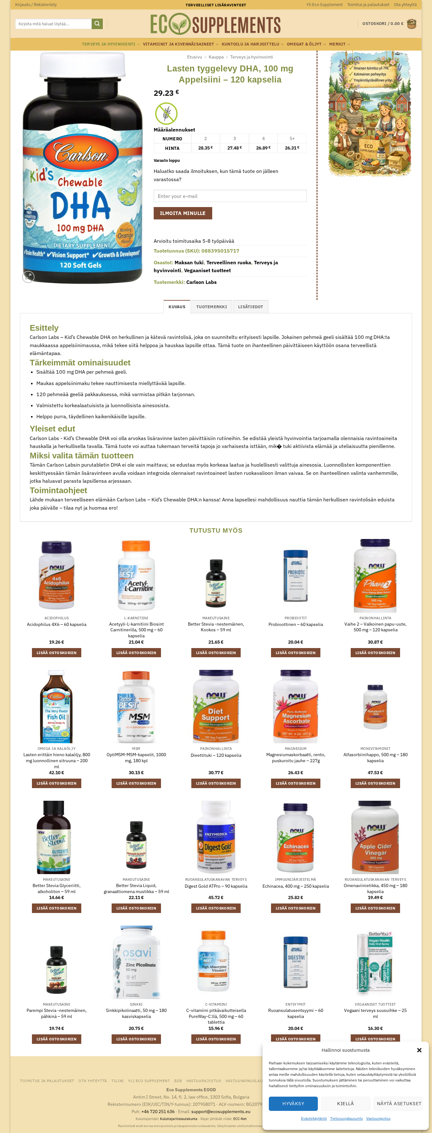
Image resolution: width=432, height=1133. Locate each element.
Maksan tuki (189, 262)
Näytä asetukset (399, 1103)
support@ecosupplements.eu (220, 1111)
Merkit (337, 44)
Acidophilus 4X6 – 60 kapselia (56, 624)
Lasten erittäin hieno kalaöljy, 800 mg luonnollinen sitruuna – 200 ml (56, 760)
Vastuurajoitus (378, 1118)
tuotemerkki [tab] (211, 306)
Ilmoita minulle (183, 213)
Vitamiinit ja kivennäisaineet (178, 44)
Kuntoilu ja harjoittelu (251, 44)
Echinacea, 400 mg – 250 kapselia (295, 886)
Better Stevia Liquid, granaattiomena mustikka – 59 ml (136, 888)
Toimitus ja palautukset (368, 4)
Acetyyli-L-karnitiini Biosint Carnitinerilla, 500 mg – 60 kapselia (136, 630)
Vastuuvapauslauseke (249, 1080)
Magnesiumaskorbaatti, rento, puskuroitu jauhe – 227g (295, 757)
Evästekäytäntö (314, 1118)
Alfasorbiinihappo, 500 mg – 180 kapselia (375, 757)
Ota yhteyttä (405, 4)
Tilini (117, 1080)
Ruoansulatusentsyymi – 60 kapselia (295, 1013)
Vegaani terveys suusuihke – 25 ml (375, 1013)
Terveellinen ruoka (229, 262)
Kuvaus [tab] (177, 306)
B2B (178, 1080)
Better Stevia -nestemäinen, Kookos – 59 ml (216, 627)
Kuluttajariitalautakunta (178, 1119)
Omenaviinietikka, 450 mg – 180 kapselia (375, 888)
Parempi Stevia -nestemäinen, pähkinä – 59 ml (57, 1013)
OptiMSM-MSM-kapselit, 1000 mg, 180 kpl (136, 757)
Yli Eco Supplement (324, 4)
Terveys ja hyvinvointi (109, 44)
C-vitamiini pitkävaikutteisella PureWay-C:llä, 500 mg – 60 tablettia (216, 1016)
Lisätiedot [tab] (250, 306)
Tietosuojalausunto (346, 1118)
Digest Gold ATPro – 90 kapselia (216, 886)
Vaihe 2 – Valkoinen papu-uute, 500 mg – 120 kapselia (375, 627)
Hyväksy (293, 1103)
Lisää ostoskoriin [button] (57, 652)
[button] (419, 1050)
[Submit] (97, 24)
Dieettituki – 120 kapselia (216, 755)
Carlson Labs (201, 282)
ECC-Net (240, 1119)
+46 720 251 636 (158, 1111)
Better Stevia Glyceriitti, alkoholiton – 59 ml (57, 888)
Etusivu (194, 57)
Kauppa (216, 57)
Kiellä (345, 1103)
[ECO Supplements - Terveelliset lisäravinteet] (216, 24)
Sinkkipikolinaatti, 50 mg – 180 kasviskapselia (136, 1013)
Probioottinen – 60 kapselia (295, 624)
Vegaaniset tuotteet (207, 270)
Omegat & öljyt (304, 44)
